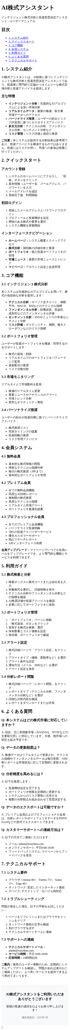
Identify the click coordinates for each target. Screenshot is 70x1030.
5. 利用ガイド (17, 52)
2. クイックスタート (21, 41)
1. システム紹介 (19, 37)
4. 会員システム (19, 49)
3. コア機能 (16, 45)
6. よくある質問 (19, 56)
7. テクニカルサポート (23, 60)
